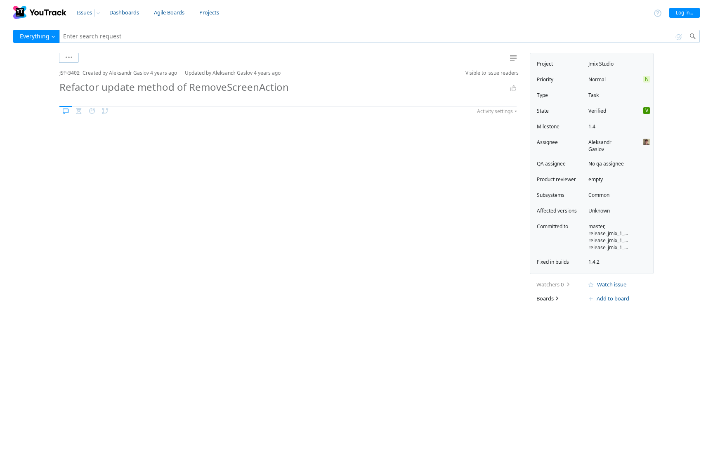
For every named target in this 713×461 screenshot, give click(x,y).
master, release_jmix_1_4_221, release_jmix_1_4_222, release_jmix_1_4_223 (613, 237)
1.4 (591, 126)
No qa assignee (606, 163)
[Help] (657, 12)
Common (598, 195)
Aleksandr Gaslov (599, 146)
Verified (597, 110)
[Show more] (69, 58)
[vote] (513, 88)
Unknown (599, 210)
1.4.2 (594, 261)
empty (595, 179)
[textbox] (373, 36)
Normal (597, 79)
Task (593, 95)
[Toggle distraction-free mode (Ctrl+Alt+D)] (513, 58)
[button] (53, 72)
